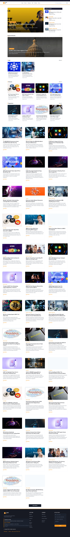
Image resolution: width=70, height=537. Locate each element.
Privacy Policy (44, 518)
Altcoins (50, 139)
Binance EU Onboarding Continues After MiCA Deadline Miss (56, 403)
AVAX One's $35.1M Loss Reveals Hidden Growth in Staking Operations (11, 403)
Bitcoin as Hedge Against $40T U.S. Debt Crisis (11, 315)
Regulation (5, 284)
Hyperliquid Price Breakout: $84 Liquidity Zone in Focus (56, 201)
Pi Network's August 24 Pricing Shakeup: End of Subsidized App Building (56, 143)
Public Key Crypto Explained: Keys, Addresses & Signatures (34, 171)
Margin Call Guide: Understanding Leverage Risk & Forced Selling (10, 201)
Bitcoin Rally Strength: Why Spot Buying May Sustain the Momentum (57, 315)
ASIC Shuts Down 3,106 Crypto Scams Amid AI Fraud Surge (57, 433)
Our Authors (44, 516)
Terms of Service (43, 521)
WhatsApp (5, 531)
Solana (50, 226)
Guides (27, 169)
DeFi (3, 139)
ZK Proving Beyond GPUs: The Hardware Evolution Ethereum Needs (57, 372)
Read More (5, 149)
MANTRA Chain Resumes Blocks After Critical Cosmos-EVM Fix (34, 287)
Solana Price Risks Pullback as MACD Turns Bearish (57, 229)
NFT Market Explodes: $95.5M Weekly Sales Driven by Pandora (34, 490)
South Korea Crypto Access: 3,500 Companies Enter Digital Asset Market (34, 403)
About (64, 0)
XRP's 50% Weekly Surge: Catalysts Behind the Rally (57, 258)
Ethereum (50, 370)
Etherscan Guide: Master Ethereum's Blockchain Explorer (34, 201)
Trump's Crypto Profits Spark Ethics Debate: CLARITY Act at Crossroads (11, 490)
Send (60, 525)
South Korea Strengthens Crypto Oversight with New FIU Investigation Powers (11, 344)
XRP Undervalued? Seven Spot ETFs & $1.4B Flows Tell (11, 171)
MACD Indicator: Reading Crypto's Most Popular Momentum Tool (11, 462)
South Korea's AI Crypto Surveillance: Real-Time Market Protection (57, 343)
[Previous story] (60, 35)
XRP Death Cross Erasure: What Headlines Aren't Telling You (33, 462)
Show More (35, 505)
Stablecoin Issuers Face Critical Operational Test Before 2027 (33, 433)
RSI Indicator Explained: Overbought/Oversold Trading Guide (11, 433)
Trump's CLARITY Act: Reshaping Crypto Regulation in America (10, 287)
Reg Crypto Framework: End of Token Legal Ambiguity (34, 344)
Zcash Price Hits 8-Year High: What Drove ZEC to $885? (11, 230)
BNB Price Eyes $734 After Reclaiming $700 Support (32, 229)
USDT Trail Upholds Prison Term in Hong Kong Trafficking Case (10, 372)
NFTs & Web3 (30, 523)
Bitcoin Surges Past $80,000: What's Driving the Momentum (34, 142)
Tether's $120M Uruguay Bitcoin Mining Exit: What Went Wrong (33, 372)
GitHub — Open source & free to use (14, 531)
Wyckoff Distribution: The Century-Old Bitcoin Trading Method (57, 462)
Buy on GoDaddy (7, 522)
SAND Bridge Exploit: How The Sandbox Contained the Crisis (55, 287)
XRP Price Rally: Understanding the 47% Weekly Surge (11, 258)
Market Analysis (29, 139)
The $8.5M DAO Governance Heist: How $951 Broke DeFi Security (11, 142)
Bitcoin (4, 312)
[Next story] (61, 35)
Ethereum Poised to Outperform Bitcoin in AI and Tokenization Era (33, 315)
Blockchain (28, 284)
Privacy (67, 0)
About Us (43, 514)
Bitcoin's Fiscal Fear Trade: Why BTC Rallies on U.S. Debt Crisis (34, 258)
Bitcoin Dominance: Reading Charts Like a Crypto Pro (57, 171)
